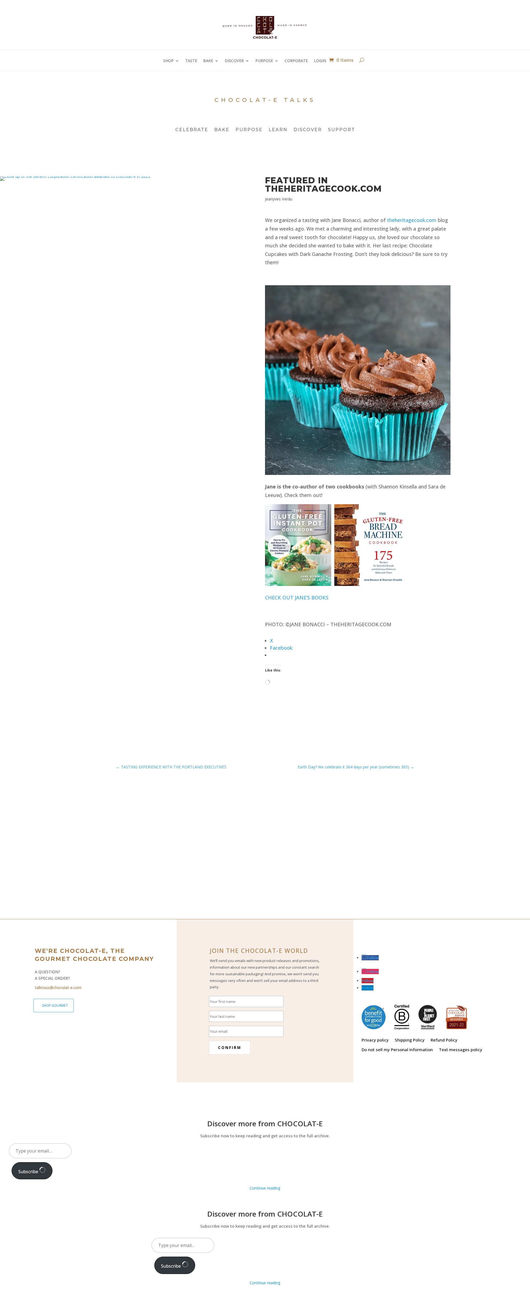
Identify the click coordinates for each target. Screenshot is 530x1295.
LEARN (278, 130)
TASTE (191, 61)
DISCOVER (234, 61)
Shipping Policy (410, 1040)
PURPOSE (264, 61)
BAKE (208, 61)
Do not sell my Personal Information (397, 1049)
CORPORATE (296, 61)
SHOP (168, 61)
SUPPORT (341, 130)
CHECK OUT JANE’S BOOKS (296, 597)
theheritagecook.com (411, 220)
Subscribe (28, 1172)
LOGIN (320, 61)
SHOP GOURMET (55, 1005)
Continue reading (265, 1188)
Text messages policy (460, 1049)
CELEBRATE (191, 130)
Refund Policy (444, 1040)
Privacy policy (375, 1040)
